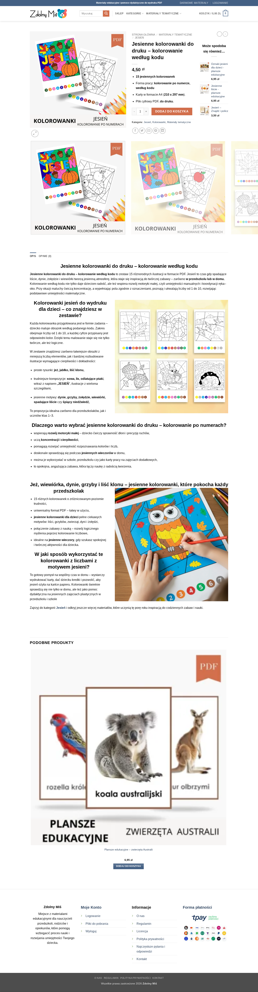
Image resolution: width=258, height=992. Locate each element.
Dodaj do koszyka (171, 111)
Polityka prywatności (150, 939)
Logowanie (93, 916)
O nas (140, 916)
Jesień (139, 37)
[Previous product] (225, 34)
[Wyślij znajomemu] (149, 131)
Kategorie (133, 13)
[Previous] (31, 238)
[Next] (44, 131)
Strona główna (143, 34)
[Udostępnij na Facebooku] (135, 131)
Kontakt (142, 959)
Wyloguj (91, 931)
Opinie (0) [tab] (45, 256)
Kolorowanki (159, 122)
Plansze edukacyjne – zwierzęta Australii (128, 849)
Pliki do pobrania (97, 923)
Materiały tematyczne (162, 13)
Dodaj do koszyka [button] (128, 866)
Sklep (119, 13)
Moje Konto (91, 907)
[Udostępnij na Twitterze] (142, 131)
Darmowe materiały (194, 3)
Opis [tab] (33, 256)
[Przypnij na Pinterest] (156, 131)
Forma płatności (197, 907)
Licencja (142, 931)
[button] (220, 3)
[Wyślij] (106, 13)
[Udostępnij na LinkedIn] (162, 131)
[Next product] (219, 34)
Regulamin (144, 923)
